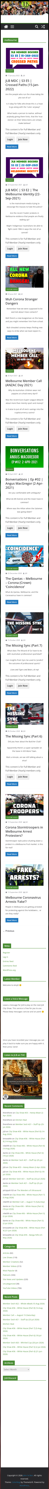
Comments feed (10, 965)
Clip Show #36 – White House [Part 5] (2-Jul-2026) (24, 1347)
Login (10, 139)
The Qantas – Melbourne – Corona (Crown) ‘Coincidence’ (23, 582)
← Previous (8, 930)
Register (6, 952)
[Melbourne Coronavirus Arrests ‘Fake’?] (24, 875)
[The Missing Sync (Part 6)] (24, 714)
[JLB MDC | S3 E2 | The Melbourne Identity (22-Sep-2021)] (24, 167)
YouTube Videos (12, 289)
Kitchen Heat (21, 1120)
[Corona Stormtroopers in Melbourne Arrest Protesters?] (24, 805)
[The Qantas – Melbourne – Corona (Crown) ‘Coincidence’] (24, 556)
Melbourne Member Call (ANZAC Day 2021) (23, 383)
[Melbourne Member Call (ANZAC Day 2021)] (24, 358)
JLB (24, 75)
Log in (5, 957)
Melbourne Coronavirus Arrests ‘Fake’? (23, 899)
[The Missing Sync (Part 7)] (24, 623)
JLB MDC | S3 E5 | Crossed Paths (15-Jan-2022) (22, 84)
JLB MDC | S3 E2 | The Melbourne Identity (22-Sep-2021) (23, 194)
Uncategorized (9, 1283)
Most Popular (9, 1270)
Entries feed (8, 961)
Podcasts (10, 71)
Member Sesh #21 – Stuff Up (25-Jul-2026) (27, 1179)
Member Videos (12, 635)
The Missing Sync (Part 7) (23, 645)
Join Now (23, 139)
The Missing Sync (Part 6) (23, 736)
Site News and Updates (13, 1279)
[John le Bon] (24, 3)
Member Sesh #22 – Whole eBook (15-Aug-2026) (24, 1303)
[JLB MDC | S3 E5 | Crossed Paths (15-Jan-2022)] (24, 58)
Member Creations (11, 1262)
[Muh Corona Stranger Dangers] (24, 276)
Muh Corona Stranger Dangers (21, 301)
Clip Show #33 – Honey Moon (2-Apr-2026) (27, 1167)
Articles (6, 1253)
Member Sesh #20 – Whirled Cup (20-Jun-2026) (23, 1342)
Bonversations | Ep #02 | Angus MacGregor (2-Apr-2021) (24, 483)
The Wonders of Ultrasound (29, 1190)
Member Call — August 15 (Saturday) (28, 1202)
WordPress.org (9, 970)
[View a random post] (43, 26)
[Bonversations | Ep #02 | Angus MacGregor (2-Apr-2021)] (24, 457)
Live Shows (7, 1257)
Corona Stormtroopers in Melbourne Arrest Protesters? (24, 831)
